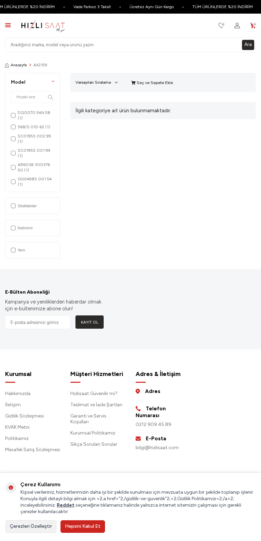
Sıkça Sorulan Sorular (93, 444)
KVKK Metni (17, 427)
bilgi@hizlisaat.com (157, 447)
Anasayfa (19, 65)
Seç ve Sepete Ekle (154, 82)
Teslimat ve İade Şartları (96, 405)
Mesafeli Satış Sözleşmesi (32, 450)
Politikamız (17, 438)
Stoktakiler (27, 205)
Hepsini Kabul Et (83, 526)
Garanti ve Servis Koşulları (88, 419)
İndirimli (25, 228)
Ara (248, 44)
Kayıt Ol (89, 322)
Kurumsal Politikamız (92, 433)
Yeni (21, 250)
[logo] (43, 25)
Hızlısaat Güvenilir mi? (94, 393)
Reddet (65, 505)
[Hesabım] (237, 26)
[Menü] (8, 25)
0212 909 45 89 (153, 424)
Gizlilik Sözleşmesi (24, 416)
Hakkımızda (18, 393)
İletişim (13, 405)
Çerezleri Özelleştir (31, 526)
